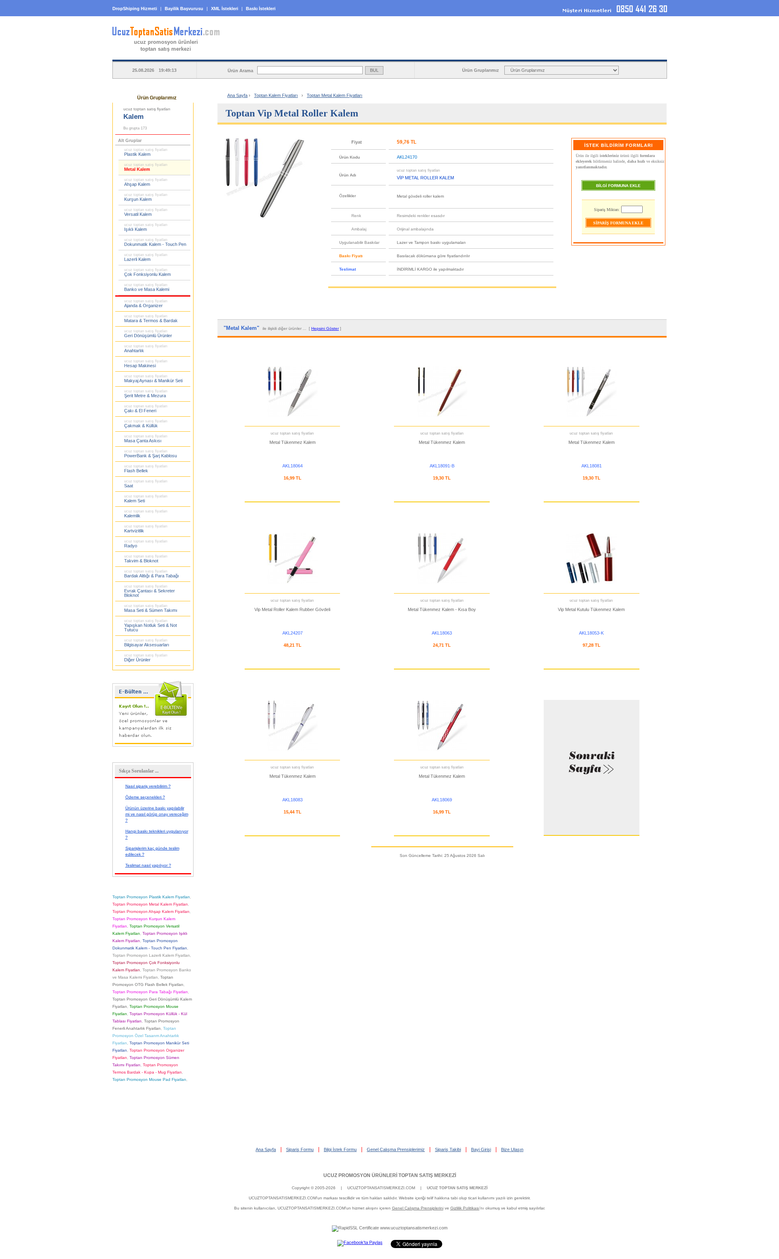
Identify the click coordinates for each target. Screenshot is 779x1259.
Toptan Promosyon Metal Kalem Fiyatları (150, 904)
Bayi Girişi (481, 1149)
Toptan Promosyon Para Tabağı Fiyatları (150, 992)
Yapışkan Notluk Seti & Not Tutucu (150, 625)
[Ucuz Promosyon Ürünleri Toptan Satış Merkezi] (165, 36)
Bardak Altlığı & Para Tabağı (151, 573)
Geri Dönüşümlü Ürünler (148, 333)
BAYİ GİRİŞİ (615, 53)
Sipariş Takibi (448, 1149)
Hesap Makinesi (146, 363)
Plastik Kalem (146, 152)
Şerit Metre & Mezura (146, 393)
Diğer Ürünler (146, 657)
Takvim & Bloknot (146, 558)
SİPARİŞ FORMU (407, 53)
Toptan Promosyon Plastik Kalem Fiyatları (151, 897)
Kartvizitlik (146, 528)
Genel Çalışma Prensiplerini (417, 1208)
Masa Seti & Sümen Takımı (150, 608)
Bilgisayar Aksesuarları (146, 642)
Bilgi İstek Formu (340, 1149)
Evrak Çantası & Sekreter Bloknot (149, 591)
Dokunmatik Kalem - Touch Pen (155, 242)
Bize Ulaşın (512, 1149)
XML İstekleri (224, 8)
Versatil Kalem (146, 212)
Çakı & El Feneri (146, 408)
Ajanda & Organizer (146, 303)
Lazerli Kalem (146, 257)
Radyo (146, 543)
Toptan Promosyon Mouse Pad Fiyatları (149, 1079)
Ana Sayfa (237, 95)
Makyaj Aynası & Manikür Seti (153, 378)
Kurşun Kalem (146, 197)
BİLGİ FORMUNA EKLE (618, 185)
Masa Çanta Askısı (146, 438)
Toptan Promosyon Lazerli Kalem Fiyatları (151, 955)
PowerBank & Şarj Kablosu (150, 453)
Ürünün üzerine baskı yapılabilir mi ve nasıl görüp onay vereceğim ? (156, 814)
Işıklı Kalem (146, 227)
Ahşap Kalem (146, 182)
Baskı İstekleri (260, 8)
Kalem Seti (146, 498)
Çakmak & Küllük (146, 423)
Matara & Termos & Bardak (151, 318)
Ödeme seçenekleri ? (145, 797)
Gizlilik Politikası (465, 1208)
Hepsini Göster (325, 328)
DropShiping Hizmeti (134, 8)
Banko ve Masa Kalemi (146, 287)
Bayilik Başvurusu (184, 8)
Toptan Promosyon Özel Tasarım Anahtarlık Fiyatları (145, 1035)
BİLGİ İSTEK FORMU (511, 53)
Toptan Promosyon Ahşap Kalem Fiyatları (150, 911)
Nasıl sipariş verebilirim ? (148, 786)
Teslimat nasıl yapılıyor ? (148, 865)
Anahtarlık (146, 348)
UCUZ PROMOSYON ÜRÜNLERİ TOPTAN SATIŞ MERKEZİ (389, 1175)
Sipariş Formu (300, 1149)
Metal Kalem (146, 167)
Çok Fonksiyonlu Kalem (147, 272)
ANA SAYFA (303, 53)
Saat (146, 483)
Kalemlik (146, 513)
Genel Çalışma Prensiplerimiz (396, 1149)
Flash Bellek (146, 468)
